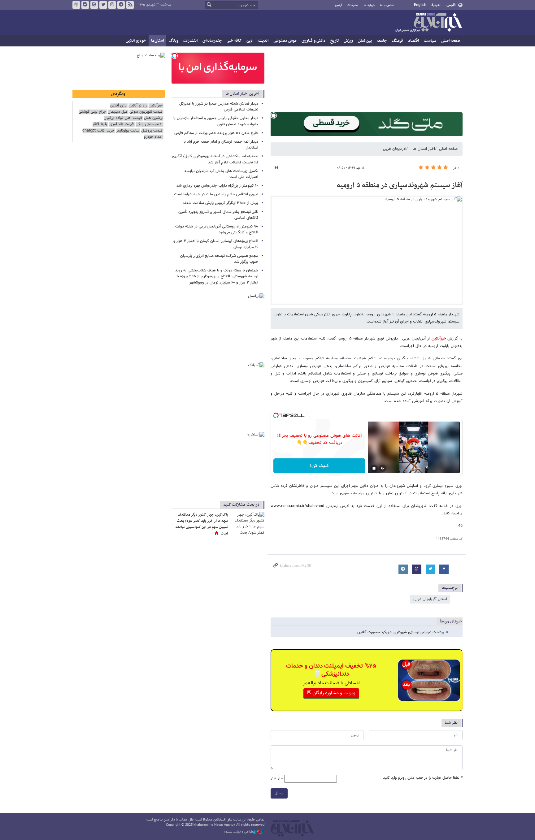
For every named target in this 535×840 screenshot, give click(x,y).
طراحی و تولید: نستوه (238, 831)
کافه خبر (234, 40)
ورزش (348, 40)
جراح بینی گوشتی (92, 112)
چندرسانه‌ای (212, 40)
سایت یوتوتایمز (127, 131)
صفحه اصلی (450, 40)
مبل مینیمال (118, 112)
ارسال (279, 793)
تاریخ (334, 40)
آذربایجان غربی (394, 149)
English (420, 5)
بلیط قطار (99, 124)
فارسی (450, 5)
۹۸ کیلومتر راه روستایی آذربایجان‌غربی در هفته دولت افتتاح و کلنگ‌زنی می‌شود (216, 229)
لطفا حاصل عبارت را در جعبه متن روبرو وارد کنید (423, 778)
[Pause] (374, 468)
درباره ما (369, 5)
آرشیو (338, 5)
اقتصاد (413, 40)
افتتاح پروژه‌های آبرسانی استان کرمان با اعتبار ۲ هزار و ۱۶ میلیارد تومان (215, 244)
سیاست (430, 40)
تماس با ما (387, 5)
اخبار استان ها (424, 149)
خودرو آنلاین (136, 40)
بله (85, 5)
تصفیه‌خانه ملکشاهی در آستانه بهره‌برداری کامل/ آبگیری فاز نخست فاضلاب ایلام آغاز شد (215, 159)
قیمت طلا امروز (121, 124)
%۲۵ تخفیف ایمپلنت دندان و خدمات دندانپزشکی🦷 (331, 670)
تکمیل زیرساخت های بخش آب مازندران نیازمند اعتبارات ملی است (221, 174)
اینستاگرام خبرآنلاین (112, 5)
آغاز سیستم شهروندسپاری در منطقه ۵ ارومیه (400, 185)
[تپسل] (274, 115)
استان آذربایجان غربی (430, 599)
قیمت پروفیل (152, 131)
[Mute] (382, 468)
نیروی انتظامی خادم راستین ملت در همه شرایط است (216, 194)
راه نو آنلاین (137, 106)
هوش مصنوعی (285, 40)
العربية (436, 5)
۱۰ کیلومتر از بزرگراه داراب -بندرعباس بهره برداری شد (217, 186)
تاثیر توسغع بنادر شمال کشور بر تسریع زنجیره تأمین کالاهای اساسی (218, 215)
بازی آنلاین (118, 106)
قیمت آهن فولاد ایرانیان (123, 118)
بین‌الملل (365, 40)
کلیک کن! (319, 466)
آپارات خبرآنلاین (94, 5)
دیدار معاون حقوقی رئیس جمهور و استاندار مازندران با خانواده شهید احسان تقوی (215, 121)
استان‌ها (157, 40)
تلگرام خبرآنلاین (121, 5)
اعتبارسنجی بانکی (149, 124)
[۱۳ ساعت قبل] (247, 523)
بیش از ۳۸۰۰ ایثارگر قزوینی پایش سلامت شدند (220, 203)
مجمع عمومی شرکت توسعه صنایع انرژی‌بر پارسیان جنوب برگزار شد (219, 259)
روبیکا (76, 5)
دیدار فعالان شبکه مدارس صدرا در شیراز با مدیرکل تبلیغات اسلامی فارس (218, 107)
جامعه (382, 40)
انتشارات (190, 40)
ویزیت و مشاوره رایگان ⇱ (331, 693)
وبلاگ (173, 40)
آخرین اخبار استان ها (242, 93)
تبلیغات (352, 5)
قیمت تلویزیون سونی (146, 112)
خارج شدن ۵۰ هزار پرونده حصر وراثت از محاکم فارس (216, 133)
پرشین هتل (153, 118)
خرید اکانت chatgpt (98, 131)
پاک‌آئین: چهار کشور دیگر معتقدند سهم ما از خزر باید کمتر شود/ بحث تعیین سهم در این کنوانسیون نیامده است (202, 524)
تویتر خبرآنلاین (103, 5)
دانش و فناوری (313, 40)
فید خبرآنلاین (130, 5)
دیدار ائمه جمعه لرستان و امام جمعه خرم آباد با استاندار (221, 145)
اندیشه (263, 40)
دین (249, 40)
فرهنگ (397, 40)
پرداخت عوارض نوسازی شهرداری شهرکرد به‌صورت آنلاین (400, 632)
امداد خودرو (153, 137)
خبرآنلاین (428, 23)
